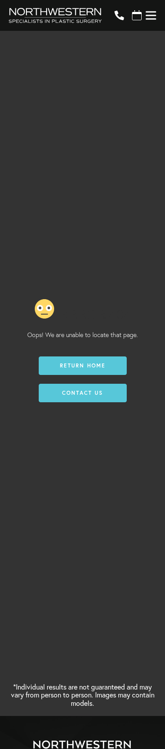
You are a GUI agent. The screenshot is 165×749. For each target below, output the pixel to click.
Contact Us (82, 392)
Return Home (83, 365)
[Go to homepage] (51, 15)
